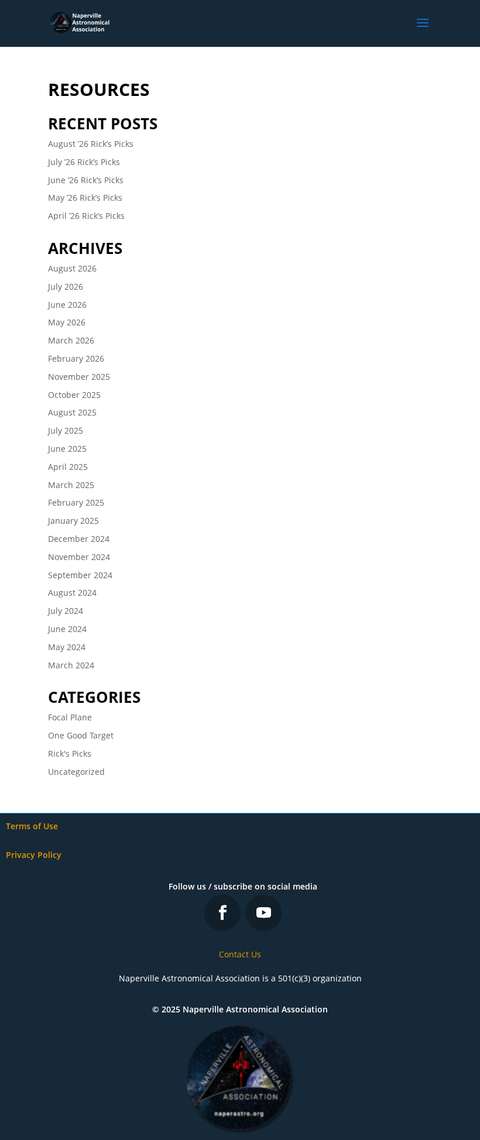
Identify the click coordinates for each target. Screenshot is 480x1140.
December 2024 (78, 538)
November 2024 (79, 556)
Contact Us (240, 954)
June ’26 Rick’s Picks (86, 180)
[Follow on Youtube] (263, 913)
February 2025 (76, 502)
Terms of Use (32, 826)
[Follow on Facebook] (222, 913)
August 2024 (72, 592)
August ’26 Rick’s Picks (90, 143)
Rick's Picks (69, 753)
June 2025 (67, 448)
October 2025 (74, 394)
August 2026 (72, 268)
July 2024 (65, 610)
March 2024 (71, 665)
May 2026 (66, 322)
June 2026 (67, 304)
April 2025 (68, 466)
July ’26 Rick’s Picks (84, 161)
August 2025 (72, 412)
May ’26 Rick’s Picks (85, 197)
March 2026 (71, 340)
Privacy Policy (33, 854)
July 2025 (65, 430)
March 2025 (71, 484)
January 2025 (73, 520)
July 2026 (65, 286)
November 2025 (79, 376)
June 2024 (67, 628)
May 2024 (66, 647)
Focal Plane (70, 717)
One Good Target (81, 735)
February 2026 (76, 358)
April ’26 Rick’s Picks (86, 215)
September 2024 (80, 575)
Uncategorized (76, 771)
